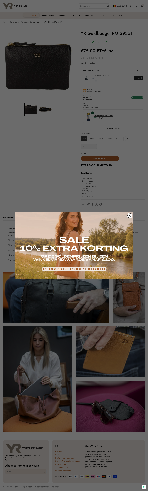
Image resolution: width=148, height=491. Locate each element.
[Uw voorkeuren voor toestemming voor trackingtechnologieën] (144, 487)
